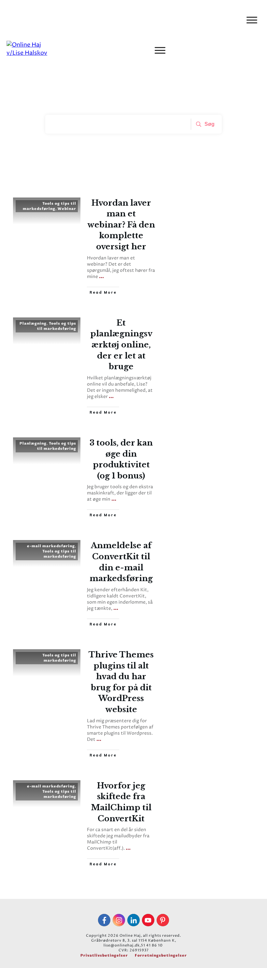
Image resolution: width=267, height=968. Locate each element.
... (101, 276)
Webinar (67, 208)
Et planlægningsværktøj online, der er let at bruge (121, 344)
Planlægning (33, 323)
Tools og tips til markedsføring (49, 206)
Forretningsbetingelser (161, 955)
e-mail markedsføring (51, 546)
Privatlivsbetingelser (104, 955)
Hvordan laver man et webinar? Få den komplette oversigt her (121, 224)
